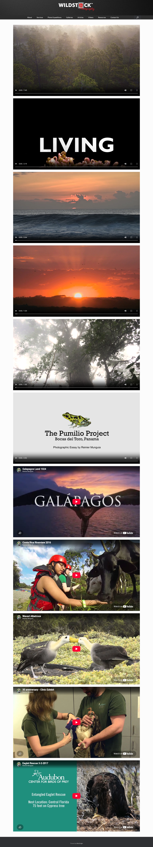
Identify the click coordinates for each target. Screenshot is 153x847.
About (29, 17)
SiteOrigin (79, 843)
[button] (137, 17)
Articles (80, 17)
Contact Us (115, 17)
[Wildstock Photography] (76, 6)
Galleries (69, 17)
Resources (102, 17)
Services (40, 17)
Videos (90, 17)
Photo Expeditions (54, 17)
